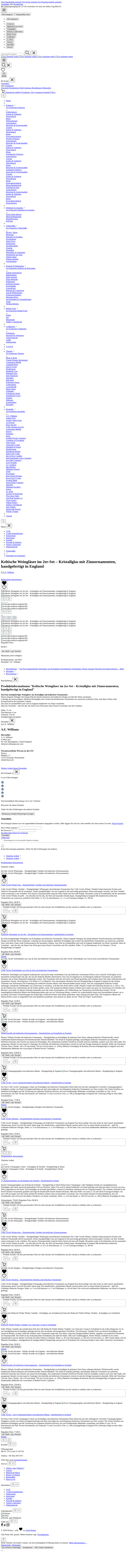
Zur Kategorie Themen (15, 353)
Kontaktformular (20, 1460)
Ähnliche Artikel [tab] (12, 856)
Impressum (10, 538)
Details (3, 956)
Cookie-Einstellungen (14, 533)
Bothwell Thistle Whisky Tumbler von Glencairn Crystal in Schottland (28, 1325)
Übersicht (5, 88)
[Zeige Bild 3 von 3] (7, 602)
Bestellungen (37, 88)
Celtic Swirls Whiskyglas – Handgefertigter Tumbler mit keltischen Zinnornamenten (34, 885)
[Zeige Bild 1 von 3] (2, 602)
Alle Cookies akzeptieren (44, 1547)
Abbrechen (5, 838)
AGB (8, 531)
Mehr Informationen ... (78, 1543)
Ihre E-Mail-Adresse (9, 828)
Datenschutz (11, 536)
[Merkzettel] (3, 71)
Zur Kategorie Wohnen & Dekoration (20, 268)
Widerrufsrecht (11, 547)
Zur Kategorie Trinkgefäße (16, 228)
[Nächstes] (3, 521)
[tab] (65, 669)
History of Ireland (13, 1475)
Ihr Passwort (6, 830)
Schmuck (10, 24)
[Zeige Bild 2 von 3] (4, 602)
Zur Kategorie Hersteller (15, 411)
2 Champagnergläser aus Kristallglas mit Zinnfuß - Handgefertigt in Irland (30, 1181)
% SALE (10, 39)
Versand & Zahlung (13, 542)
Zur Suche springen (30, 2)
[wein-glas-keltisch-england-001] (38, 591)
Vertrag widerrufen (13, 545)
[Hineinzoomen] (14, 618)
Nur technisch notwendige (11, 1547)
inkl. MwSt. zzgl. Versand (11, 651)
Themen (10, 42)
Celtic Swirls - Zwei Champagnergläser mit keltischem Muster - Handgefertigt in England (36, 1083)
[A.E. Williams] (63, 572)
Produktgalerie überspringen (12, 863)
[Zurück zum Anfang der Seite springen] (3, 1540)
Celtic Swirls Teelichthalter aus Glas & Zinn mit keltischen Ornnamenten (29, 970)
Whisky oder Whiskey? (15, 1468)
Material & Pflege (13, 1473)
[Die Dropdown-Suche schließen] (34, 53)
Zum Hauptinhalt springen (11, 2)
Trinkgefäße (11, 29)
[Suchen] (27, 53)
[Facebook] (2, 1526)
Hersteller (10, 45)
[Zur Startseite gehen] (37, 57)
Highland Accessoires (14, 26)
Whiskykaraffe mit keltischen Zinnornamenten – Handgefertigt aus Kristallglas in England (36, 1033)
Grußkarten (11, 37)
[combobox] (12, 54)
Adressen (28, 88)
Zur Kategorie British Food (16, 311)
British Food (11, 34)
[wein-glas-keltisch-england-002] (38, 593)
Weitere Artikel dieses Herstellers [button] (14, 768)
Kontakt (9, 540)
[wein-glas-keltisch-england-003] (38, 596)
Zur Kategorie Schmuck (15, 108)
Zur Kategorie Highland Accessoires (20, 210)
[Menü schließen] (12, 79)
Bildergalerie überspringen (11, 579)
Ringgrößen (10, 1477)
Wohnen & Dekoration (15, 32)
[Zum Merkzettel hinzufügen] (4, 585)
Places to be (10, 1479)
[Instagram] (7, 1526)
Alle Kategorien (12, 19)
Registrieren (18, 4)
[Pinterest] (4, 1526)
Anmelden (5, 4)
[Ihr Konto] (4, 74)
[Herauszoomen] (3, 618)
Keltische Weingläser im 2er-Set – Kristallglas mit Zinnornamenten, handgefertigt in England (37, 934)
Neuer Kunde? (117, 823)
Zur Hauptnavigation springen (50, 2)
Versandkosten (43, 1534)
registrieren (9, 86)
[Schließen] (2, 615)
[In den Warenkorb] (4, 916)
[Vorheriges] (3, 96)
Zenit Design (31, 1530)
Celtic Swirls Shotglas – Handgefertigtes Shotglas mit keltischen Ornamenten (31, 1119)
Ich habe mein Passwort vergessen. (14, 833)
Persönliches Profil (16, 88)
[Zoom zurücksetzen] (8, 618)
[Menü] (4, 10)
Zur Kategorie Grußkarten (16, 329)
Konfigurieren (27, 1547)
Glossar (10, 47)
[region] (63, 611)
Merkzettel (47, 88)
